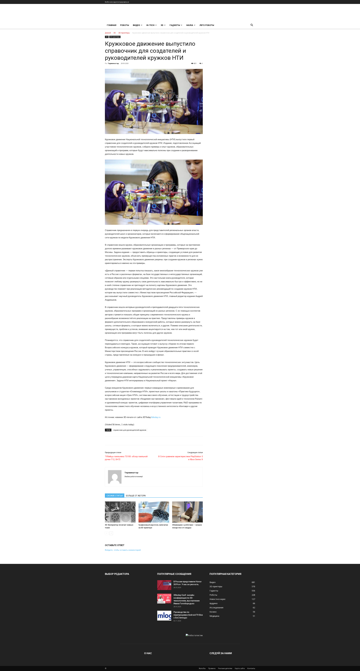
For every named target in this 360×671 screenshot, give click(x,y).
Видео (136, 25)
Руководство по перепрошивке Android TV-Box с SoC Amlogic (188, 615)
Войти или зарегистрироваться (117, 2)
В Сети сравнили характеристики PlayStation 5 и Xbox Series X (180, 458)
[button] (251, 25)
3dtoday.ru (155, 417)
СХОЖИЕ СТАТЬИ (115, 496)
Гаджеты (175, 25)
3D (162, 25)
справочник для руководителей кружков (129, 430)
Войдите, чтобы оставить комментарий (123, 550)
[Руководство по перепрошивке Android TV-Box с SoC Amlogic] (164, 616)
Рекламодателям (225, 668)
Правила (211, 668)
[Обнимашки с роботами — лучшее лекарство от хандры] (187, 512)
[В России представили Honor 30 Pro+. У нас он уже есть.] (164, 585)
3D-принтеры (124, 33)
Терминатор (113, 63)
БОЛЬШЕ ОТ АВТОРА (136, 496)
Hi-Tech (150, 25)
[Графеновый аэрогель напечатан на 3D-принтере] (154, 512)
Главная (111, 25)
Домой (108, 33)
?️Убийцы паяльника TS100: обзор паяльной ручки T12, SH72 (126, 458)
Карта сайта (240, 668)
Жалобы (202, 668)
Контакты (251, 668)
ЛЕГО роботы (206, 25)
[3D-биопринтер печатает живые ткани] (120, 512)
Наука (189, 25)
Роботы (124, 25)
